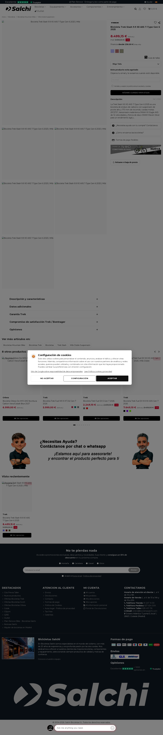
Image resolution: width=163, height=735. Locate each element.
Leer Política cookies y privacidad (98, 371)
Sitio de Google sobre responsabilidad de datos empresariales (57, 371)
